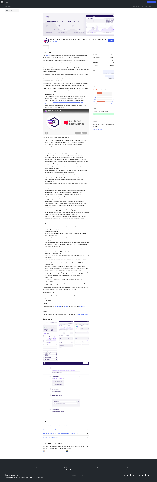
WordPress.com (127, 463)
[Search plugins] (18, 10)
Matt (125, 465)
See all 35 (112, 67)
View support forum (97, 117)
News (6, 465)
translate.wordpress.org (82, 314)
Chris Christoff (57, 306)
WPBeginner (81, 306)
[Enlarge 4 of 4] (87, 363)
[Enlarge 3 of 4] (87, 322)
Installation (59, 47)
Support (112, 47)
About (6, 463)
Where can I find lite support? (49, 429)
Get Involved (96, 463)
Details (45, 47)
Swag (95, 469)
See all (112, 103)
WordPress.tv (67, 469)
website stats (111, 78)
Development (68, 47)
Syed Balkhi (54, 41)
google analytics (111, 70)
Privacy (6, 469)
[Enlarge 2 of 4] (71, 322)
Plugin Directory (8, 6)
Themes (36, 465)
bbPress (126, 467)
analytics (105, 70)
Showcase (37, 463)
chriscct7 (71, 451)
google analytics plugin (109, 75)
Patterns (36, 469)
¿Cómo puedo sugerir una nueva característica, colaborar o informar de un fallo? (61, 433)
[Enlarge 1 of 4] (56, 322)
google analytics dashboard (108, 73)
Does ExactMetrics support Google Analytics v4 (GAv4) (55, 426)
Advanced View (96, 81)
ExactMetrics (48, 55)
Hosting (6, 467)
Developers (66, 467)
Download (111, 40)
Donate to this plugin (97, 129)
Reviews (52, 47)
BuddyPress (127, 469)
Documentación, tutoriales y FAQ (50, 437)
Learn (65, 463)
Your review (95, 103)
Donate (96, 467)
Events (95, 465)
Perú (17, 475)
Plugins (36, 467)
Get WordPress (151, 2)
